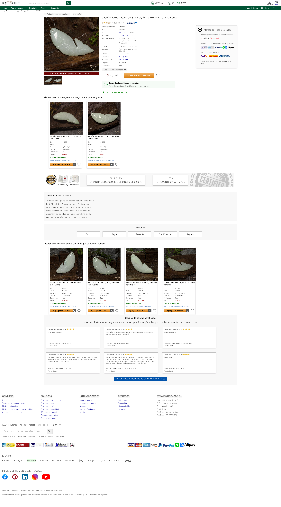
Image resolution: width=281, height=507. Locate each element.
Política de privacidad (50, 409)
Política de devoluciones (51, 400)
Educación (55, 8)
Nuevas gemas (8, 400)
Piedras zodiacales (10, 406)
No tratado (123, 59)
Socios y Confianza (87, 409)
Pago (114, 234)
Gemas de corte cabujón (12, 412)
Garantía (140, 234)
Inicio (5, 8)
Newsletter (122, 409)
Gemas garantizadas (49, 415)
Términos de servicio (49, 412)
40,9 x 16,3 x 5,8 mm (127, 35)
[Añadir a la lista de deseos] (158, 75)
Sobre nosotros (85, 400)
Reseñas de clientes (87, 403)
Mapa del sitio (124, 406)
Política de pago (47, 403)
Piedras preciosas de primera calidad (17, 409)
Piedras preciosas (18, 8)
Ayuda (44, 8)
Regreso (191, 234)
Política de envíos (48, 406)
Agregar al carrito (139, 75)
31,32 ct (122, 32)
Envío (88, 234)
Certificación (165, 234)
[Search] (68, 3)
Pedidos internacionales (50, 418)
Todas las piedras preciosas (13, 403)
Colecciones (123, 400)
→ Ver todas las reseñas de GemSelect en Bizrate (140, 378)
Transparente (124, 56)
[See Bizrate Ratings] (132, 23)
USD (275, 8)
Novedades (33, 8)
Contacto (83, 406)
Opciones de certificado (113, 70)
